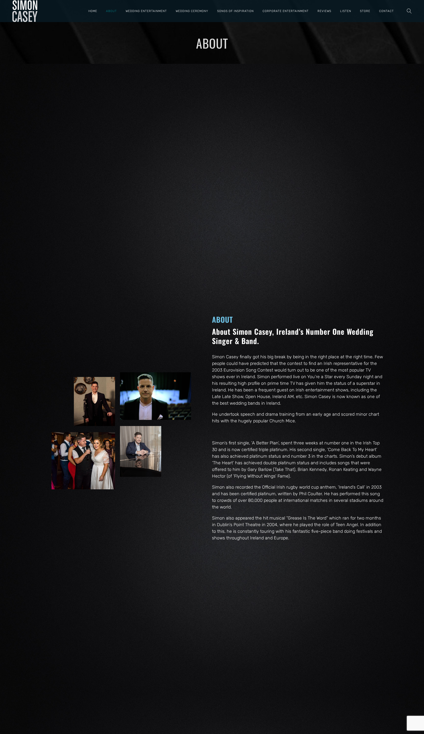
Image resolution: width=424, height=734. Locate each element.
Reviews (324, 11)
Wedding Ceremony (192, 11)
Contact (386, 11)
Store (365, 11)
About (111, 11)
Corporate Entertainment (286, 11)
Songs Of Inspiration (235, 11)
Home (92, 11)
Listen (345, 11)
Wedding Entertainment (146, 11)
